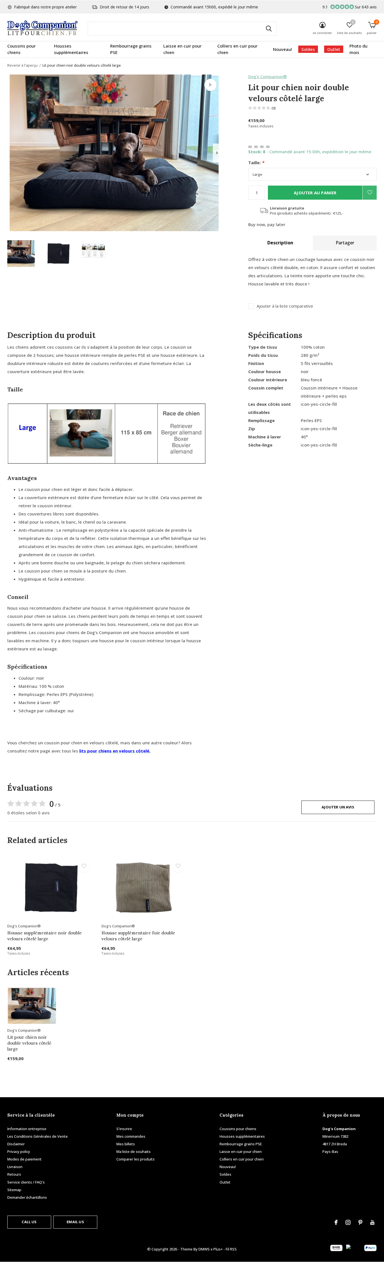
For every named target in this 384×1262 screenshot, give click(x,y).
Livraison (14, 1166)
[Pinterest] (360, 1222)
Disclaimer (16, 1143)
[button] (21, 253)
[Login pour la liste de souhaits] (370, 193)
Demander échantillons (27, 1197)
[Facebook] (336, 1222)
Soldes (308, 49)
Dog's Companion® (267, 76)
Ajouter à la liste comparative (285, 306)
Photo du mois (358, 49)
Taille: (256, 162)
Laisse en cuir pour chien (182, 49)
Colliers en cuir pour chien (237, 49)
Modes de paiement (24, 1159)
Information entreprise (26, 1128)
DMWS (204, 1249)
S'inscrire (124, 1128)
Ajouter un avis (338, 807)
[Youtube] (372, 1222)
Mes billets (125, 1143)
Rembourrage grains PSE (131, 49)
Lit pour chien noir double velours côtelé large (29, 1043)
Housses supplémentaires (71, 49)
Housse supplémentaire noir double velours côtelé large (44, 935)
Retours (14, 1174)
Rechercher (269, 29)
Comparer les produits (135, 1159)
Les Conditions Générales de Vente (37, 1136)
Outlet (333, 49)
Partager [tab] (345, 243)
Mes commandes (130, 1136)
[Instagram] (348, 1222)
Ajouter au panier (315, 192)
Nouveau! (282, 49)
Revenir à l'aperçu (22, 65)
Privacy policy (18, 1151)
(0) (274, 108)
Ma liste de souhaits (133, 1151)
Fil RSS (231, 1249)
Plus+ (218, 1249)
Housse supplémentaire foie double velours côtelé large (138, 935)
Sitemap (14, 1189)
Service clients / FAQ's (26, 1182)
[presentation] (217, 152)
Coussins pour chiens (21, 49)
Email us (75, 1221)
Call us (29, 1221)
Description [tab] (280, 243)
